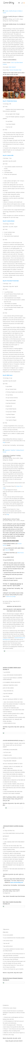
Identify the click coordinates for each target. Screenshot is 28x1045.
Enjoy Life (18, 486)
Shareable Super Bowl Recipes (11, 890)
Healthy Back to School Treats (11, 519)
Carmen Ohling (8, 19)
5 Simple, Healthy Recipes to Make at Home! (13, 17)
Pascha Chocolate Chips (15, 70)
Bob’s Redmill (12, 67)
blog (4, 442)
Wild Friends (20, 552)
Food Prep (11, 20)
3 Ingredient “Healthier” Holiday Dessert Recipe (12, 456)
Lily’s (4, 488)
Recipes (16, 20)
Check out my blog (10, 596)
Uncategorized (6, 603)
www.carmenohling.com (16, 882)
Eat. (7, 20)
